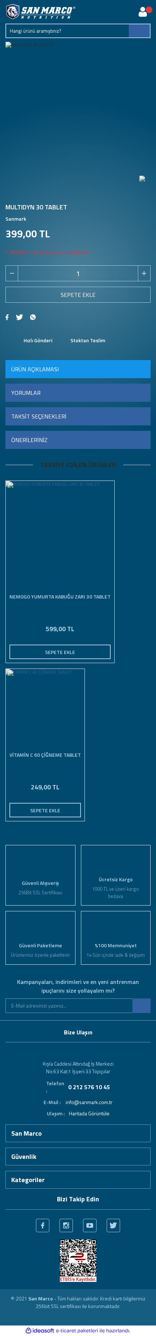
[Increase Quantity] (144, 273)
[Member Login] (143, 12)
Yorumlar (26, 392)
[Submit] (141, 1005)
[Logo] (40, 12)
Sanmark (15, 218)
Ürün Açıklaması (35, 369)
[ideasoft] (39, 1330)
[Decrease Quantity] (12, 273)
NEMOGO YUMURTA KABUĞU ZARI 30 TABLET (60, 596)
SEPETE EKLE (78, 294)
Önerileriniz (29, 440)
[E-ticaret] (77, 1331)
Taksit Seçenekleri (38, 416)
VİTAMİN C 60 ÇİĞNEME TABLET (45, 755)
